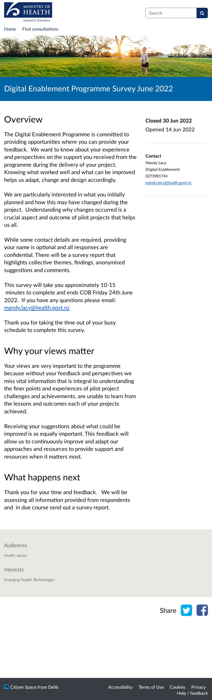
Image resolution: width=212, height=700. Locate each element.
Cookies (177, 687)
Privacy (198, 687)
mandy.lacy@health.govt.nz (37, 307)
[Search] (202, 13)
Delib (53, 687)
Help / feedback (192, 693)
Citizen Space (23, 687)
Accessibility (120, 687)
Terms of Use (151, 687)
